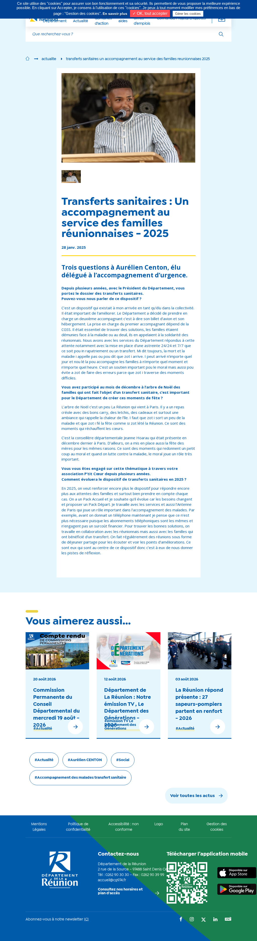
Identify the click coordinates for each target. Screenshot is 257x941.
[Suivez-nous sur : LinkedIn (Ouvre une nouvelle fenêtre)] (215, 920)
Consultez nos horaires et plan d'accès (120, 891)
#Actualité (42, 728)
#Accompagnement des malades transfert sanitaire (80, 777)
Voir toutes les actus (192, 796)
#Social (122, 760)
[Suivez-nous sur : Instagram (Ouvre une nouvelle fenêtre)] (192, 920)
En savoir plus (115, 14)
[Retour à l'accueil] (27, 59)
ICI (86, 919)
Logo (158, 824)
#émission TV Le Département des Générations (120, 725)
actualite (49, 59)
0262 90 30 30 (117, 874)
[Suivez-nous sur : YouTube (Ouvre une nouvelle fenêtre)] (228, 919)
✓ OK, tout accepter (150, 13)
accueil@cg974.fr (112, 880)
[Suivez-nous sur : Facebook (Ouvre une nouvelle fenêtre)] (180, 920)
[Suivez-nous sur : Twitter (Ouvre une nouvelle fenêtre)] (203, 920)
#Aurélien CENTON (85, 760)
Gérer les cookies (188, 14)
